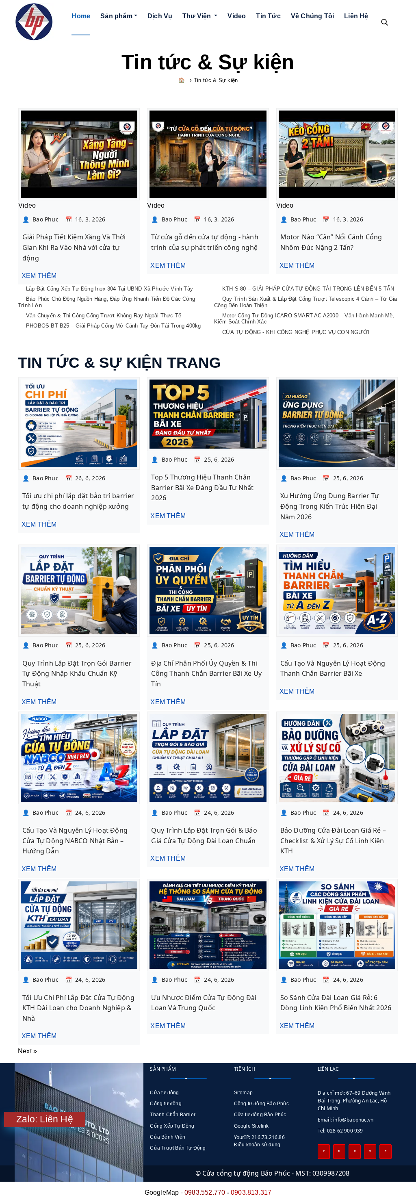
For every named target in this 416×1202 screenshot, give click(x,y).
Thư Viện (197, 16)
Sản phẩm (116, 16)
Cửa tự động (164, 1093)
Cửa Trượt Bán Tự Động (178, 1148)
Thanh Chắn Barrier (172, 1114)
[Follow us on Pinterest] (370, 1151)
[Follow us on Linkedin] (355, 1151)
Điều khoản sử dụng (257, 1145)
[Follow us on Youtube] (385, 1151)
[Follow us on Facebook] (339, 1151)
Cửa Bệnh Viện (167, 1137)
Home (81, 16)
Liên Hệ (356, 16)
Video (237, 16)
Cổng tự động (165, 1104)
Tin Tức (268, 16)
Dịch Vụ (159, 16)
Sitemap (243, 1093)
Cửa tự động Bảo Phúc (260, 1114)
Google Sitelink (251, 1126)
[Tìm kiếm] (384, 22)
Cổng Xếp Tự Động (172, 1126)
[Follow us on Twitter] (324, 1151)
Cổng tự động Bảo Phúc (261, 1104)
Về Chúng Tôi (312, 16)
